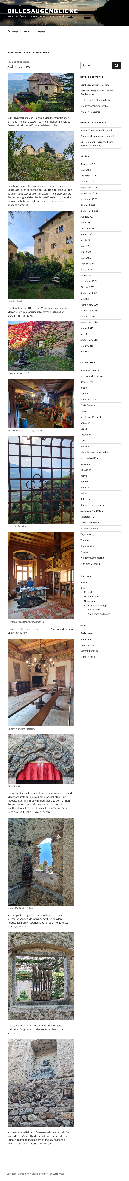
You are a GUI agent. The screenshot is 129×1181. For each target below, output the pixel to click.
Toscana (84, 540)
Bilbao (83, 387)
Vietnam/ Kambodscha (92, 557)
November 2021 (88, 281)
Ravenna (85, 487)
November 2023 (88, 199)
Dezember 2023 (88, 193)
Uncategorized (87, 546)
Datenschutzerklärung (18, 1173)
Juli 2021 (84, 299)
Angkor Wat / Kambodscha (94, 105)
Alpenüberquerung (89, 370)
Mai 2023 (85, 222)
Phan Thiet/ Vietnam (90, 111)
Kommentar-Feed (89, 650)
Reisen (41, 31)
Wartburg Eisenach (90, 563)
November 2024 (88, 175)
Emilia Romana (87, 405)
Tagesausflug (87, 534)
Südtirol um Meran (89, 528)
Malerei (28, 31)
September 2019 (89, 322)
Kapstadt (85, 422)
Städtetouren (87, 516)
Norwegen (85, 464)
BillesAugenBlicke (43, 11)
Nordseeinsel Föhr (89, 458)
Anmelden (85, 639)
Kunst (83, 440)
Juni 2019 (85, 334)
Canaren (84, 393)
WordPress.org (87, 656)
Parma (83, 475)
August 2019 (86, 328)
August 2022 (86, 234)
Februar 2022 (87, 263)
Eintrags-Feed (87, 645)
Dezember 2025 (88, 164)
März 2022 (85, 257)
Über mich (13, 31)
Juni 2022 (85, 240)
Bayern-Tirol (86, 382)
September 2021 (88, 293)
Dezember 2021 (88, 275)
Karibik (83, 428)
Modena (84, 446)
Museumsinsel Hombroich (101, 130)
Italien (83, 411)
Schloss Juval (19, 66)
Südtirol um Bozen (89, 522)
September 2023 (89, 211)
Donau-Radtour (88, 399)
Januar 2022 (86, 269)
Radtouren (85, 481)
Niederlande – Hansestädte (94, 452)
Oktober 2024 (87, 181)
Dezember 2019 (88, 310)
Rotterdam (85, 499)
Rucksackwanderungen (92, 505)
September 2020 (89, 304)
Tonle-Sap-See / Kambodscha (95, 100)
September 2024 (89, 187)
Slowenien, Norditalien (91, 510)
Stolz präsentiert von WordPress (48, 1173)
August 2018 (86, 345)
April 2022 (85, 252)
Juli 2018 (84, 351)
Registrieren (86, 633)
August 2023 (87, 216)
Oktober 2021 (87, 287)
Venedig (84, 552)
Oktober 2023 (87, 205)
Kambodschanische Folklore (94, 84)
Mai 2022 (85, 246)
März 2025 (86, 169)
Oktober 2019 (87, 316)
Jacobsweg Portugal (90, 417)
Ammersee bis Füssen (91, 376)
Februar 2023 (87, 228)
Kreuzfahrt (85, 434)
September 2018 (89, 340)
